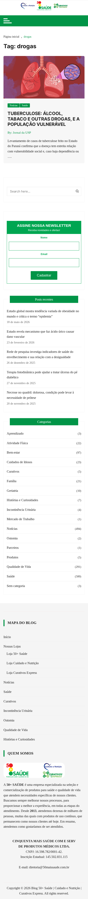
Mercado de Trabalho (20, 519)
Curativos (13, 471)
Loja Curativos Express (22, 672)
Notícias (14, 105)
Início (7, 637)
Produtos (12, 557)
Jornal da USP (22, 132)
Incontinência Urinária (21, 509)
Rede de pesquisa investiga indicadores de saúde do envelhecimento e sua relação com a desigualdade (40, 354)
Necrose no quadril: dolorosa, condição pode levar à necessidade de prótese (40, 395)
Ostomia (12, 538)
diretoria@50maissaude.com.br (49, 867)
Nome (44, 237)
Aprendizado (15, 433)
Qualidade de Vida (19, 566)
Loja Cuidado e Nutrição (23, 663)
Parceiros (13, 547)
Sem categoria (16, 586)
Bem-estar (13, 452)
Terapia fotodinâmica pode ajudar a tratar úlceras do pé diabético (42, 374)
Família (11, 481)
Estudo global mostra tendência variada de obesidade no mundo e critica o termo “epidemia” (43, 313)
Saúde (25, 105)
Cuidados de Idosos (19, 462)
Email (44, 254)
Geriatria (12, 490)
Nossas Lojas (12, 646)
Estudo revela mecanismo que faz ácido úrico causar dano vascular (40, 334)
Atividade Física (17, 443)
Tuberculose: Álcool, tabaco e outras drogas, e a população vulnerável (44, 119)
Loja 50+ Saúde (17, 653)
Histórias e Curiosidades (22, 500)
